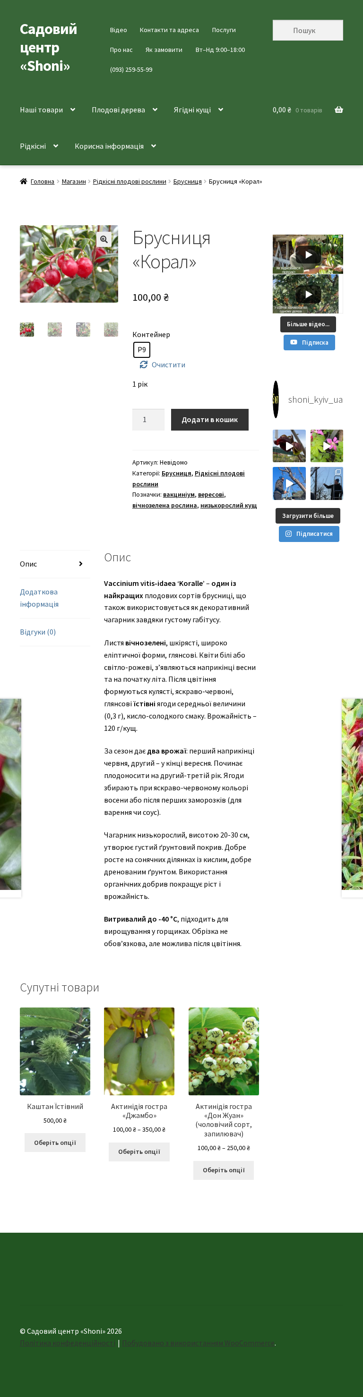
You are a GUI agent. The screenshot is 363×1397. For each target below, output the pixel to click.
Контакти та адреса (169, 29)
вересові (211, 494)
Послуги (224, 29)
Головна (42, 181)
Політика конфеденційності (67, 1342)
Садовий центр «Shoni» (48, 47)
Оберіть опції (55, 1142)
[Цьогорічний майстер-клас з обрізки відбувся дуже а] (327, 483)
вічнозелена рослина (164, 505)
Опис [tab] (28, 563)
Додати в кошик (210, 419)
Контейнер (151, 334)
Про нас (121, 49)
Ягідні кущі (192, 109)
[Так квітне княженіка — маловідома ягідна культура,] (327, 446)
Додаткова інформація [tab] (39, 598)
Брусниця (187, 181)
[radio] (141, 350)
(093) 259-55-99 (131, 69)
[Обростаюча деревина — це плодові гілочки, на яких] (289, 483)
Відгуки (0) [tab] (38, 631)
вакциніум (179, 494)
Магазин (74, 181)
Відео (118, 29)
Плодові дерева (118, 109)
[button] (104, 239)
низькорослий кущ (228, 505)
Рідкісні (33, 146)
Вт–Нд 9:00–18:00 (220, 49)
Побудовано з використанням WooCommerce (198, 1342)
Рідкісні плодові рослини (129, 181)
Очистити (168, 364)
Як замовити (164, 49)
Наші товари (41, 109)
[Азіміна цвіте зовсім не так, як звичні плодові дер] (289, 446)
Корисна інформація (109, 146)
